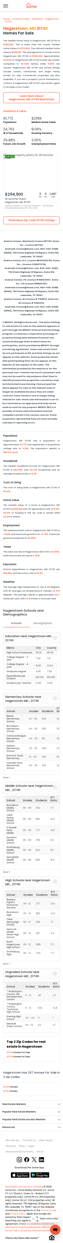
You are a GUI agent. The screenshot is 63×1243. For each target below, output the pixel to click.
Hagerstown (52, 19)
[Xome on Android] (40, 1174)
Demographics (42, 623)
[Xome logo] (31, 5)
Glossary (11, 1146)
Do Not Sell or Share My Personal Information (30, 1230)
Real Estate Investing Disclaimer (23, 1227)
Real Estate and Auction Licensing (24, 1186)
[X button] (34, 1159)
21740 (8, 21)
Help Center (45, 1140)
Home (6, 19)
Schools (16, 623)
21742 (10, 1056)
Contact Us (29, 1140)
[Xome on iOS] (21, 1174)
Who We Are (12, 1140)
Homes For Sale (21, 19)
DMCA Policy (49, 1227)
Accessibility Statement (40, 1223)
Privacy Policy (17, 1213)
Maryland (37, 19)
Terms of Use (48, 1210)
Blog (22, 1146)
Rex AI (40, 1151)
